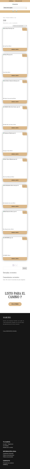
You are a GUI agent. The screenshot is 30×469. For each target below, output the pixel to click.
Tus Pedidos (6, 445)
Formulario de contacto (8, 463)
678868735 (5, 464)
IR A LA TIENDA (15, 304)
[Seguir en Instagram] (7, 327)
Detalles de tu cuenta (8, 447)
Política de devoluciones (8, 455)
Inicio (4, 17)
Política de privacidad (8, 456)
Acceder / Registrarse (8, 444)
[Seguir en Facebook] (4, 327)
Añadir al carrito (15, 49)
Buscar (24, 268)
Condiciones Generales (8, 453)
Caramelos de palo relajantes (18, 279)
